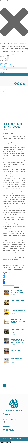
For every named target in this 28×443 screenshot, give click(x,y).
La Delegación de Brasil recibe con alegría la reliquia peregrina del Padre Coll (17, 341)
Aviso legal (19, 438)
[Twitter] (14, 276)
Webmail (15, 439)
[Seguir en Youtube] (21, 83)
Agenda (5, 439)
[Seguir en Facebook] (18, 83)
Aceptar (2, 68)
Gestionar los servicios (5, 63)
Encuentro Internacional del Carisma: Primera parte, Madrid (17, 331)
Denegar (6, 68)
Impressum (2, 72)
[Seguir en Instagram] (15, 83)
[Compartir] (14, 282)
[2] (3, 272)
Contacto (10, 439)
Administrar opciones (4, 61)
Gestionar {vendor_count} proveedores (8, 64)
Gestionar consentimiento (6, 442)
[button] (14, 22)
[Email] (14, 278)
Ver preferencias (13, 68)
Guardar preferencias (22, 68)
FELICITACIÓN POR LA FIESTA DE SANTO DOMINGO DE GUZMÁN (18, 321)
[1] (3, 265)
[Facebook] (14, 274)
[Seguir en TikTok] (24, 83)
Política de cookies (4, 71)
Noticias (10, 129)
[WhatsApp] (14, 280)
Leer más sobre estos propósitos (7, 66)
